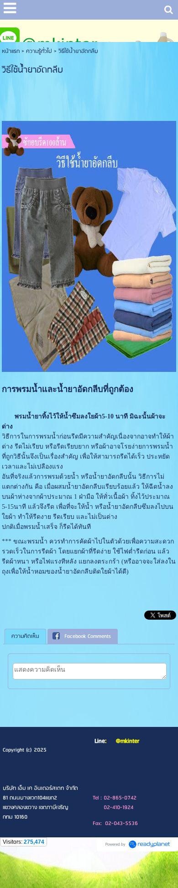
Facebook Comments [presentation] (87, 636)
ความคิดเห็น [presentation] (25, 636)
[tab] (25, 636)
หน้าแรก (11, 51)
